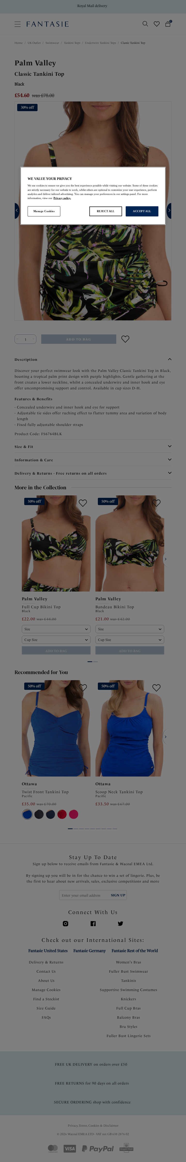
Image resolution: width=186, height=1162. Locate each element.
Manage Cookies (44, 211)
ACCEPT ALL (142, 211)
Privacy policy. (62, 197)
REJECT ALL (106, 211)
